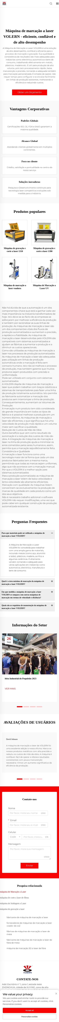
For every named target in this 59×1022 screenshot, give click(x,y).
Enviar (29, 865)
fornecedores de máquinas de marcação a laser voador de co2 (29, 924)
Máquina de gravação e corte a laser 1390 (44, 249)
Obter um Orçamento (30, 92)
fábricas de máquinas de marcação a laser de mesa (28, 933)
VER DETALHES (14, 232)
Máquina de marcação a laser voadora (15, 287)
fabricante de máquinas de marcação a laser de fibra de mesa (29, 941)
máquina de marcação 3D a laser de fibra (26, 948)
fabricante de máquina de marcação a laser (27, 917)
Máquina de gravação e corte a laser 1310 (15, 249)
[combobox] (15, 836)
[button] (19, 706)
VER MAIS (10, 688)
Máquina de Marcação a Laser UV (44, 287)
